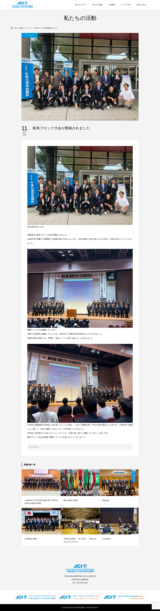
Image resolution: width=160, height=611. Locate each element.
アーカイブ (29, 35)
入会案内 (111, 5)
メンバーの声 (125, 5)
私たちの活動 (97, 5)
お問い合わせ (141, 5)
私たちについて (81, 5)
